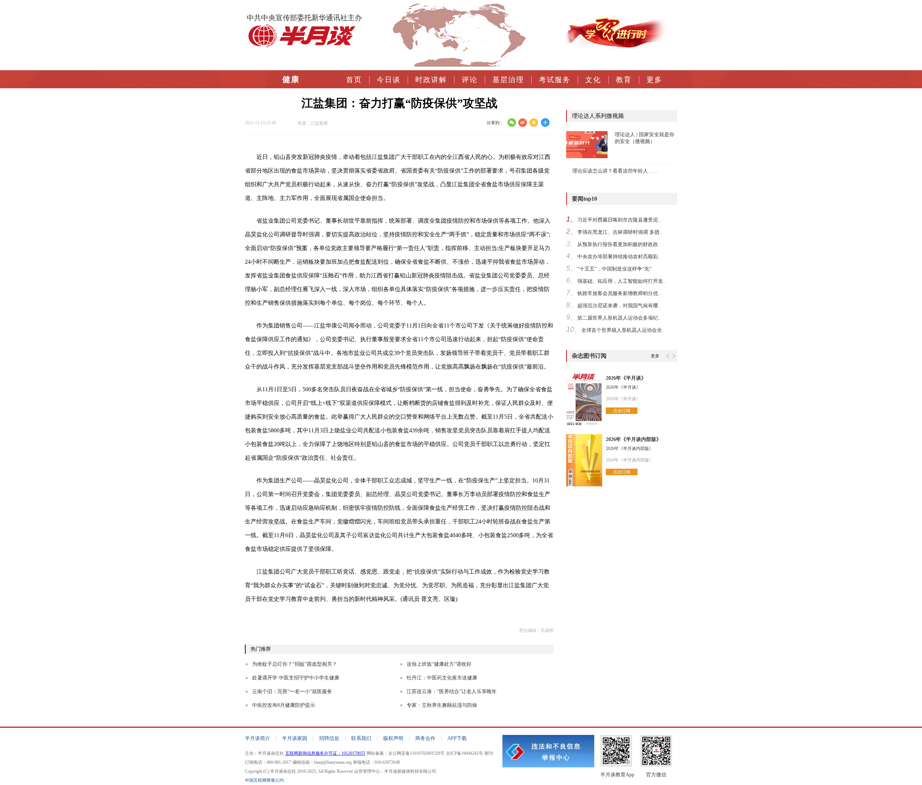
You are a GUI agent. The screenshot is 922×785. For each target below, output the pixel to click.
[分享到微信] (511, 122)
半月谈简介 (257, 738)
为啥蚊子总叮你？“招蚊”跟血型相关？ (294, 664)
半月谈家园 (294, 738)
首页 (354, 80)
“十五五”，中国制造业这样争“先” (614, 269)
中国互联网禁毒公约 (264, 780)
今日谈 (388, 80)
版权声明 (393, 738)
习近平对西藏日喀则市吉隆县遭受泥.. (619, 220)
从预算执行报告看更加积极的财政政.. (619, 244)
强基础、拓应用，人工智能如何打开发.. (621, 281)
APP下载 (457, 738)
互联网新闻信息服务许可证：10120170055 (325, 753)
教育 (624, 80)
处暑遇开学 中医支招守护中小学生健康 (295, 678)
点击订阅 (621, 410)
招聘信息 (329, 738)
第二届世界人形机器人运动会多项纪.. (619, 318)
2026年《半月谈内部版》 (633, 439)
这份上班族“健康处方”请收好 (439, 664)
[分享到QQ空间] (533, 122)
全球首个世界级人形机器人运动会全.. (623, 330)
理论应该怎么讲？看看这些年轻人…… (615, 171)
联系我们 (361, 738)
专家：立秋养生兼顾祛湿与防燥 (442, 705)
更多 (654, 80)
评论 (470, 80)
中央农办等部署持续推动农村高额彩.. (619, 256)
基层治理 (508, 80)
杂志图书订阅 (589, 356)
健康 (291, 79)
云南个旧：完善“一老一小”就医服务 (292, 691)
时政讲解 (431, 80)
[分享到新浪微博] (522, 122)
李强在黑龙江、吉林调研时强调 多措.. (619, 232)
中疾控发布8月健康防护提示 (283, 705)
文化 (593, 80)
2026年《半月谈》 (626, 378)
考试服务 (554, 80)
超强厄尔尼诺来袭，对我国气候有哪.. (619, 305)
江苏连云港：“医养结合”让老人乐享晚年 (452, 691)
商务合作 (425, 738)
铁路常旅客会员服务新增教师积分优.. (619, 293)
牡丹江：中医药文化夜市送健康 (442, 678)
